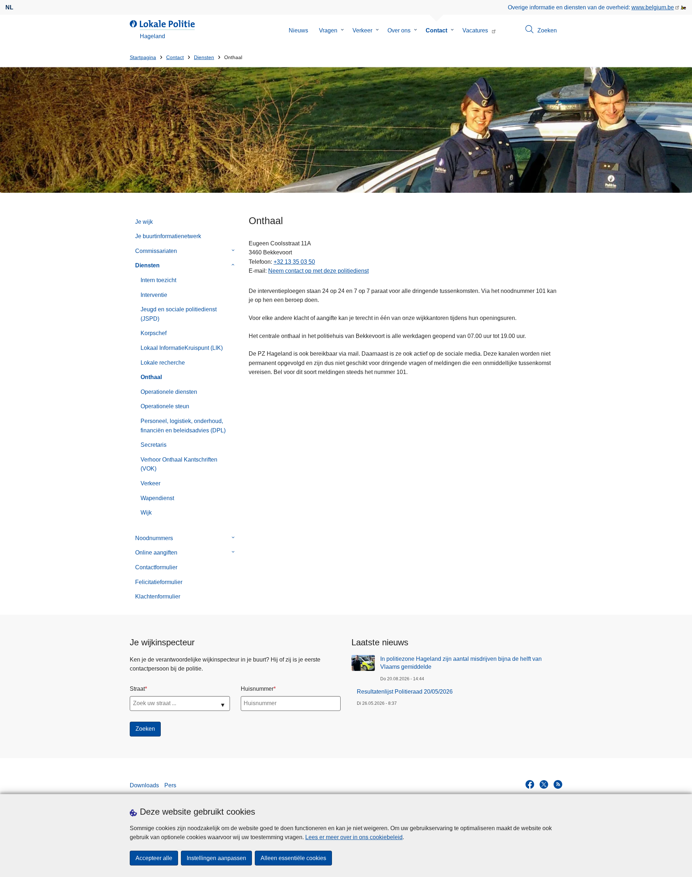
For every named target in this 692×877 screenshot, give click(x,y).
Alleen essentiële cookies (293, 858)
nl (9, 7)
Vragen (328, 30)
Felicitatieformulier (158, 582)
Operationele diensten (169, 392)
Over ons (399, 30)
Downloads (144, 785)
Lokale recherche (163, 363)
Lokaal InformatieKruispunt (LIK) (182, 348)
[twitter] (544, 784)
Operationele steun (165, 406)
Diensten (204, 57)
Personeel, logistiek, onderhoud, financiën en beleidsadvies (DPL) (183, 425)
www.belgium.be (652, 7)
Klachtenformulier (157, 596)
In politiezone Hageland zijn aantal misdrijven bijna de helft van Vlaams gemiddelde (461, 663)
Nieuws (298, 30)
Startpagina (143, 57)
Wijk (146, 512)
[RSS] (558, 784)
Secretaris (154, 445)
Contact (436, 30)
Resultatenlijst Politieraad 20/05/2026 (405, 692)
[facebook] (529, 784)
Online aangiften (156, 552)
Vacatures (475, 30)
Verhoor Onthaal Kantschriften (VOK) (179, 464)
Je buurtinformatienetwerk (168, 236)
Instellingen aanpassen (216, 858)
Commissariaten (156, 251)
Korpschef (154, 333)
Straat (137, 689)
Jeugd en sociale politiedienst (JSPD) (179, 314)
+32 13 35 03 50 (294, 262)
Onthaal (151, 377)
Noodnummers (154, 538)
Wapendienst (157, 498)
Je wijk (144, 222)
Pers (170, 785)
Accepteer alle (154, 858)
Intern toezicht (158, 280)
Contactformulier (156, 567)
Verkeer (362, 30)
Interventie (154, 295)
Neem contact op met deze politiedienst (318, 271)
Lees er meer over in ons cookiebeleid (354, 837)
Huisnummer (257, 689)
